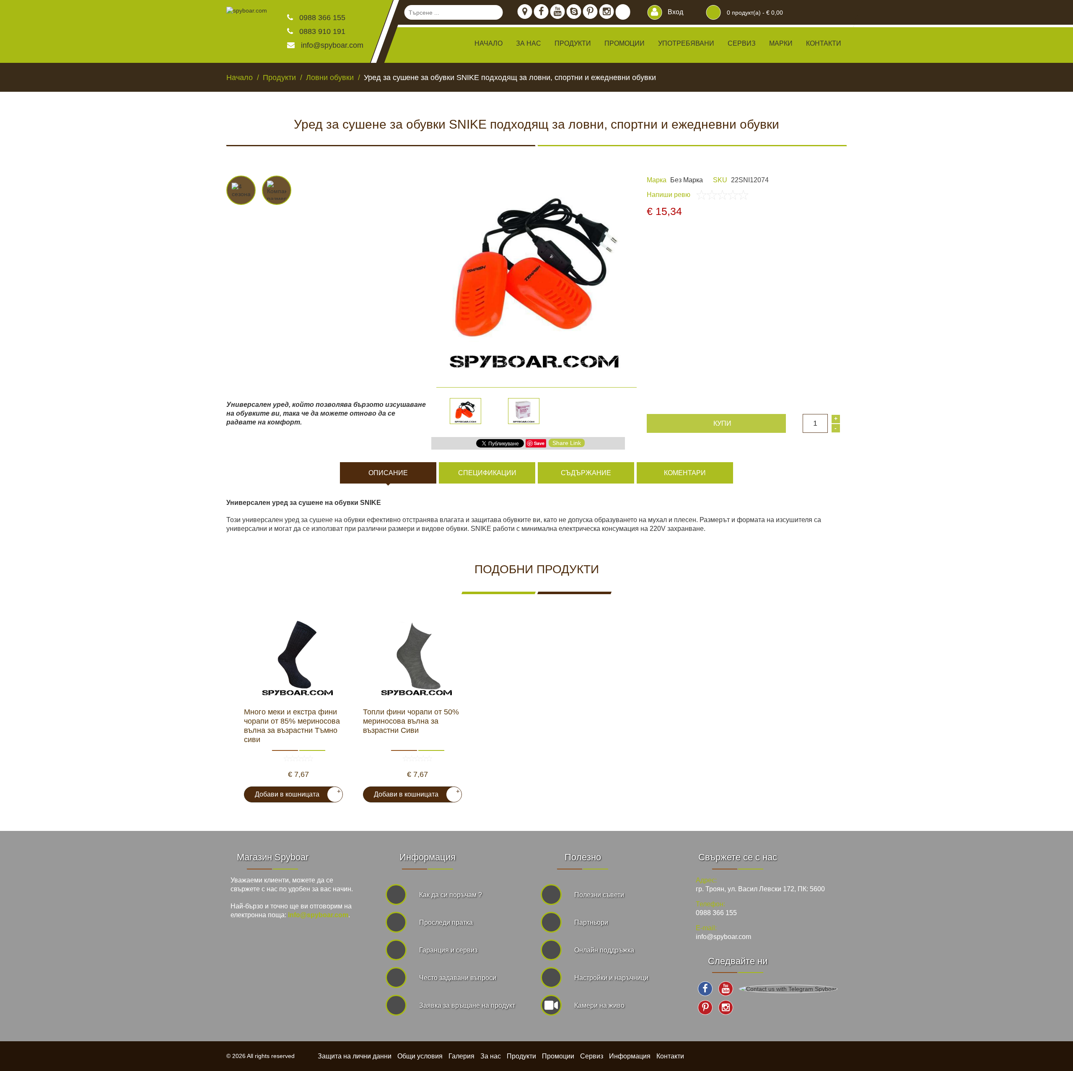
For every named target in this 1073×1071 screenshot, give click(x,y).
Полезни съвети (599, 894)
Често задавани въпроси (457, 977)
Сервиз (742, 43)
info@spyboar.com (332, 45)
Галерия (461, 1056)
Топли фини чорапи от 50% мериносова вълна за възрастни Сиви (411, 721)
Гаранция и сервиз (448, 950)
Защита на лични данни (354, 1056)
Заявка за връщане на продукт (467, 1005)
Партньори (591, 922)
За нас (528, 43)
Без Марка (686, 180)
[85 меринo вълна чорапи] (298, 657)
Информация (630, 1056)
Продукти (521, 1056)
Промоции (624, 43)
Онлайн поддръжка (604, 950)
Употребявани (686, 43)
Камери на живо (599, 1005)
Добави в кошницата (294, 793)
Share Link (566, 443)
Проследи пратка (446, 922)
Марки (781, 43)
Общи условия (420, 1056)
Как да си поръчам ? (450, 894)
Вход (674, 12)
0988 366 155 (321, 17)
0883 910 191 (321, 31)
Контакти (823, 43)
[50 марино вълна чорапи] (417, 657)
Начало (488, 43)
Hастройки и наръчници (611, 977)
